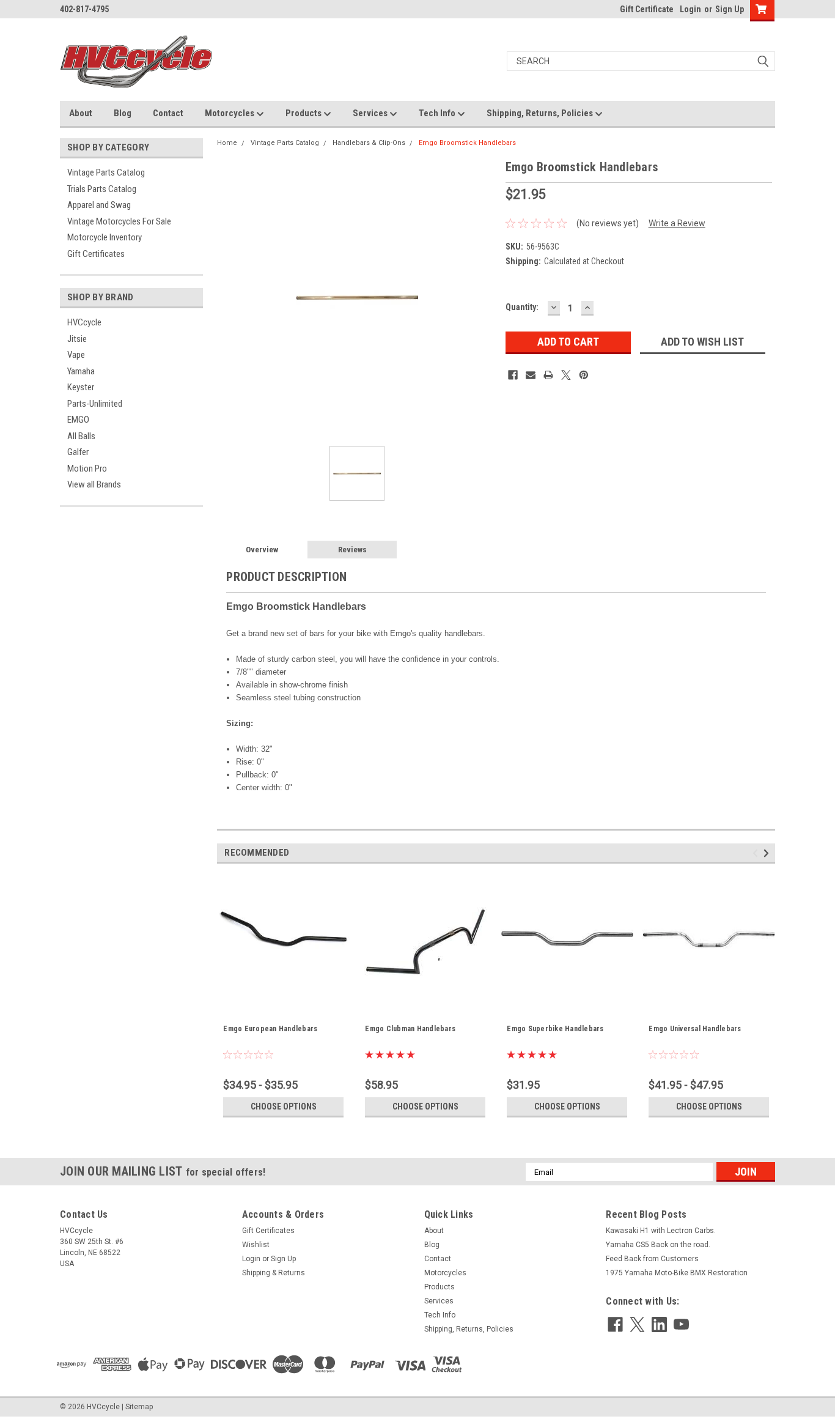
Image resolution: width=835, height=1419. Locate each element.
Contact (168, 113)
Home (227, 143)
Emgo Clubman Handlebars (410, 1028)
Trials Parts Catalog (101, 189)
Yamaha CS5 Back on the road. (658, 1244)
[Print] (548, 375)
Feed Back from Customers (652, 1258)
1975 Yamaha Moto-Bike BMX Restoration (677, 1273)
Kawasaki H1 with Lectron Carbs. (661, 1230)
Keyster (80, 387)
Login (690, 9)
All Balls (81, 436)
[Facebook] (513, 375)
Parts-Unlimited (94, 403)
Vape (76, 354)
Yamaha (81, 371)
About (80, 113)
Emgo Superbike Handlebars (555, 1028)
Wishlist (256, 1244)
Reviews (352, 549)
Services (371, 113)
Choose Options (284, 1106)
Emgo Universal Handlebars (695, 1028)
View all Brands (94, 484)
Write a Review (677, 223)
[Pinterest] (584, 375)
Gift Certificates (96, 253)
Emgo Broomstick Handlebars (467, 143)
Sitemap (139, 1406)
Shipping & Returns (273, 1273)
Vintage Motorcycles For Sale (119, 221)
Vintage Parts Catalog (106, 172)
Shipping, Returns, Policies (541, 113)
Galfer (78, 452)
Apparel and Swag (99, 204)
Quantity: (522, 307)
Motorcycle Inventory (104, 237)
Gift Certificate (647, 9)
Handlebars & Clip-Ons (369, 143)
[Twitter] (566, 375)
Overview (262, 549)
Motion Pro (87, 468)
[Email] (530, 375)
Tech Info (438, 113)
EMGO (78, 419)
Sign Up (729, 9)
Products (304, 113)
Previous (757, 853)
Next (768, 853)
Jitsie (77, 338)
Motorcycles (230, 113)
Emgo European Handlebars (270, 1028)
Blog (122, 113)
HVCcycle (84, 322)
